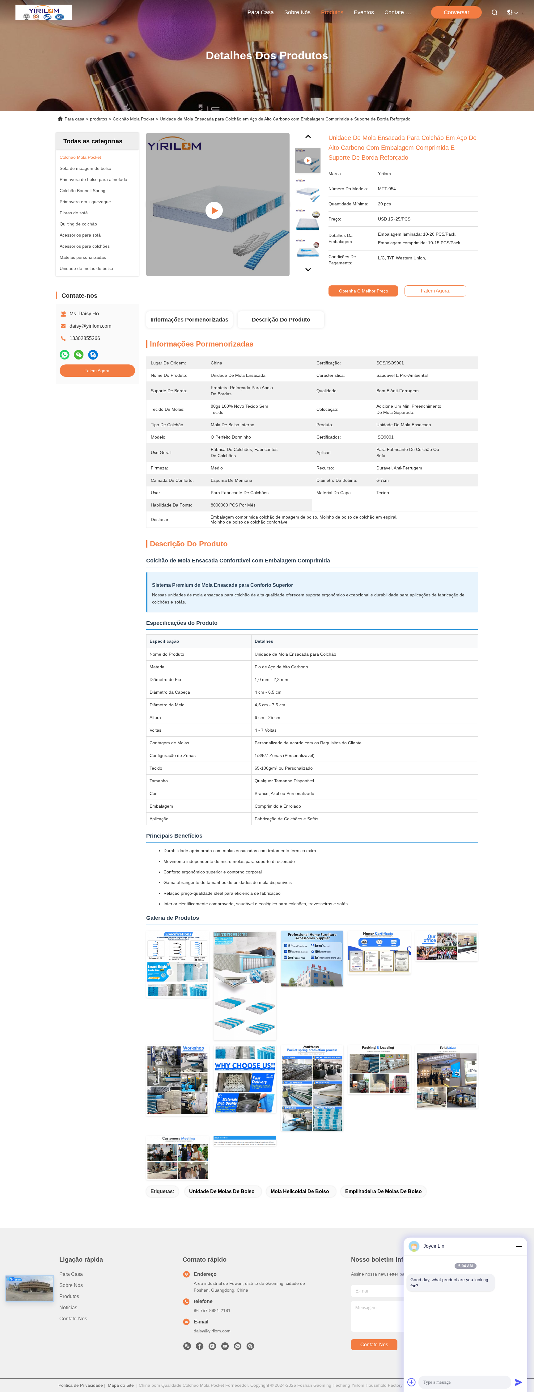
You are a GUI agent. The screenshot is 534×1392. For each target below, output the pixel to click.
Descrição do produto (281, 320)
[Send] (518, 1382)
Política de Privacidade (80, 1385)
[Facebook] (199, 1347)
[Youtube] (225, 1347)
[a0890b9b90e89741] (250, 1347)
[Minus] (518, 1246)
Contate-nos (399, 12)
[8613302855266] (237, 1347)
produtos (332, 12)
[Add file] (411, 1382)
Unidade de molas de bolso (222, 1191)
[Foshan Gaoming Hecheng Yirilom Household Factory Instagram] (212, 1347)
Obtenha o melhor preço (363, 291)
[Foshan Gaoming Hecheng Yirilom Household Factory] (43, 12)
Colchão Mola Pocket (133, 118)
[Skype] (93, 354)
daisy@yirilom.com (90, 326)
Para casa (261, 12)
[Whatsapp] (64, 354)
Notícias (68, 1307)
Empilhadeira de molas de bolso (383, 1191)
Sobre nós (297, 12)
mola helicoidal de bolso (300, 1191)
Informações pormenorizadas (189, 320)
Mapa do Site (121, 1385)
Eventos (364, 12)
